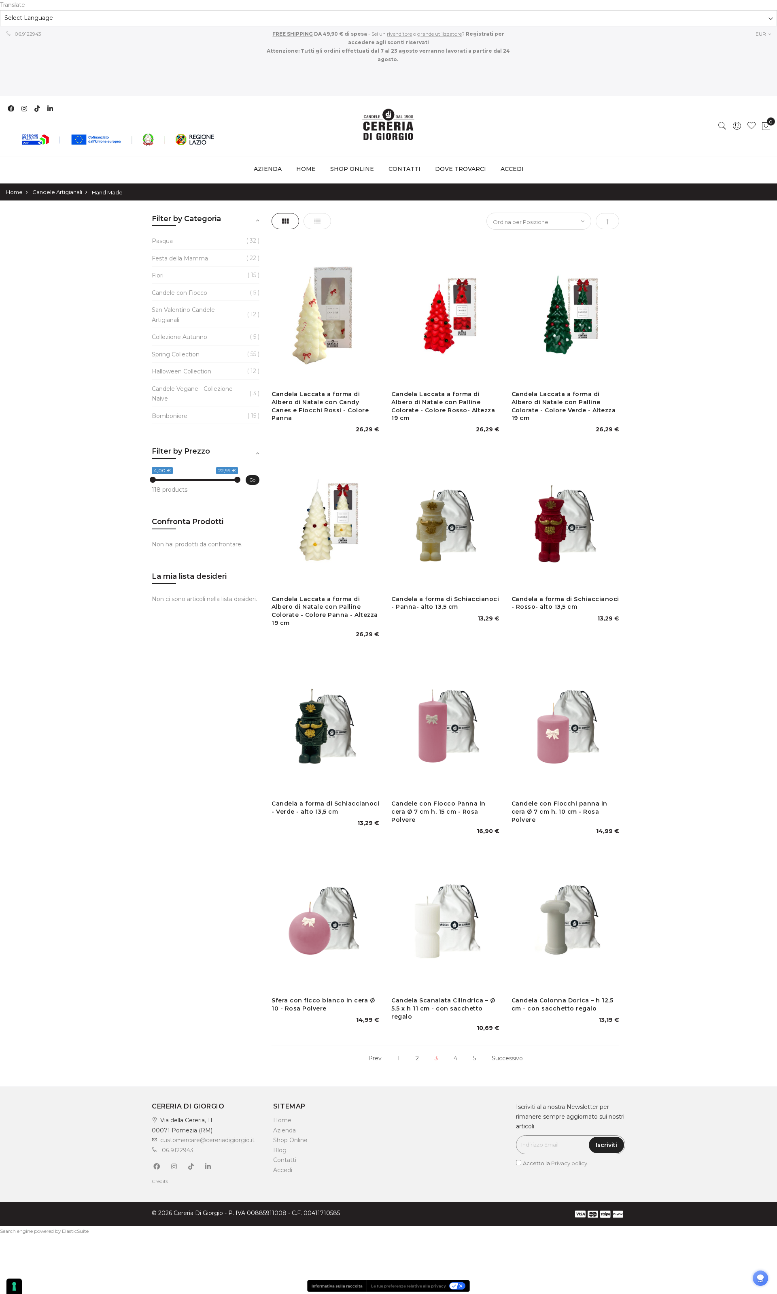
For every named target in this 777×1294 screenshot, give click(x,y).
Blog (280, 1150)
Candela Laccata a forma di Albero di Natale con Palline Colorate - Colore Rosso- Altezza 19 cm (443, 406)
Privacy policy (569, 1163)
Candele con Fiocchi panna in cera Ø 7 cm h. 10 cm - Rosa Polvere (559, 811)
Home (306, 169)
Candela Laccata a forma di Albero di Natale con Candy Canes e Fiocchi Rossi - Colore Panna (320, 406)
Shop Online (290, 1140)
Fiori (157, 275)
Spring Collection (176, 354)
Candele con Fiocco (179, 292)
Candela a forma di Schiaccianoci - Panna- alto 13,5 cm (445, 603)
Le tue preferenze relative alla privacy (408, 1285)
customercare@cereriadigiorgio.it (207, 1140)
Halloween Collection (181, 371)
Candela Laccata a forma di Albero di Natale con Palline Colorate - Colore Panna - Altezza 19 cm (325, 611)
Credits (160, 1181)
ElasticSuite (75, 1231)
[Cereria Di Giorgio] (388, 126)
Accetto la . (555, 1163)
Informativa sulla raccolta (337, 1285)
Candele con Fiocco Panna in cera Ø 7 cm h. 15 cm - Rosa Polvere (438, 811)
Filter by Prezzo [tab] (181, 451)
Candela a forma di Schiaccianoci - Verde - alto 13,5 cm (325, 807)
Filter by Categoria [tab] (186, 218)
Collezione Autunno (179, 337)
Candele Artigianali (57, 192)
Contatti (284, 1160)
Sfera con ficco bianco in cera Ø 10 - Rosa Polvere (323, 1004)
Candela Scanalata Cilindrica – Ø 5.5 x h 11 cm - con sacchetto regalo (443, 1008)
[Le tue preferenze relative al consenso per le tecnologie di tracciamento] (14, 1286)
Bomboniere (169, 416)
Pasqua (162, 241)
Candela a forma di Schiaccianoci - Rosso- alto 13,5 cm (565, 603)
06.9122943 (27, 34)
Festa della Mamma (180, 258)
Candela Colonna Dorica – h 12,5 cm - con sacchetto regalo (563, 1004)
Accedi (282, 1170)
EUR (761, 34)
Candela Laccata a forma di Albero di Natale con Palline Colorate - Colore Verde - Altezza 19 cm (564, 406)
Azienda (284, 1130)
